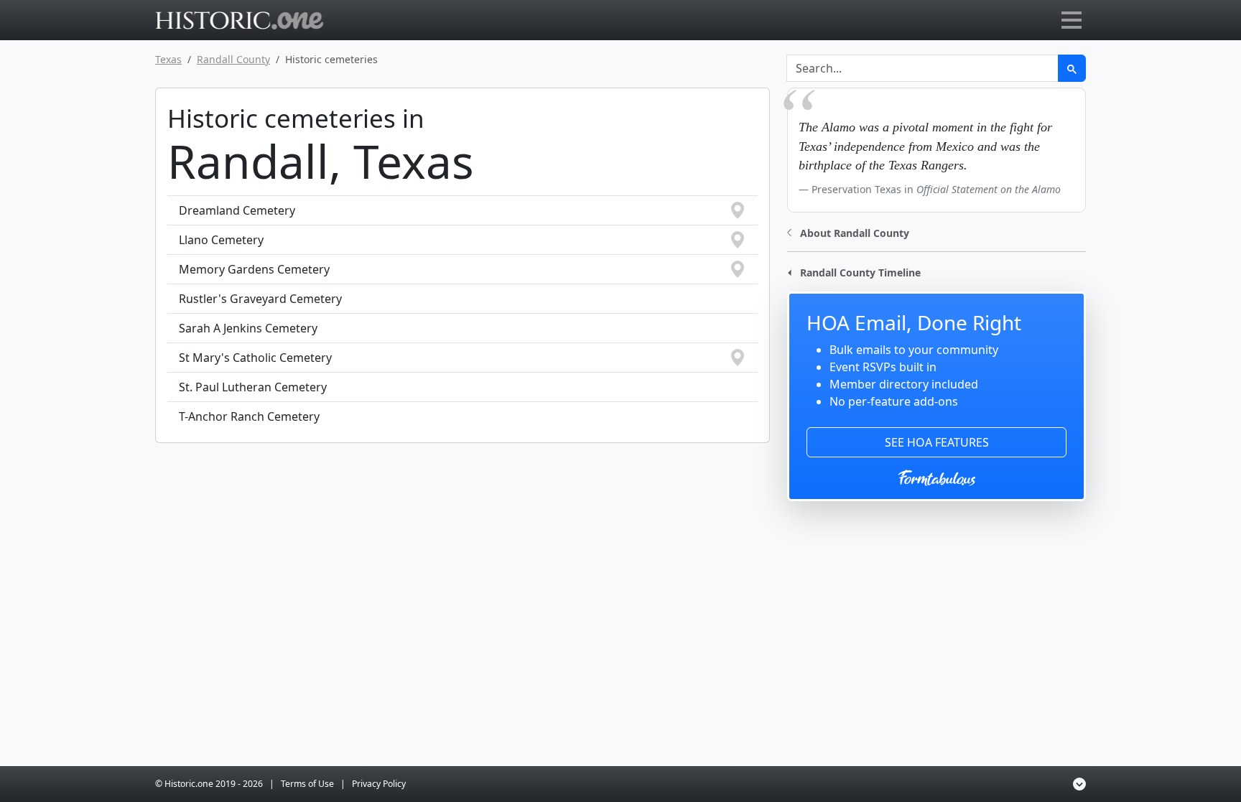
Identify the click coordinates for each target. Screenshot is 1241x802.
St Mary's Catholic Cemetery (255, 357)
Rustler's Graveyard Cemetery (260, 299)
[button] (848, 231)
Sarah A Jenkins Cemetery (248, 328)
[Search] (1072, 68)
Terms (307, 784)
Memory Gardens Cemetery (254, 269)
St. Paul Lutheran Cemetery (253, 387)
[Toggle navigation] (1071, 20)
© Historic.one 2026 (209, 784)
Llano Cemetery (221, 240)
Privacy (379, 784)
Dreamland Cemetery (237, 210)
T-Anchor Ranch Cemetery (249, 416)
